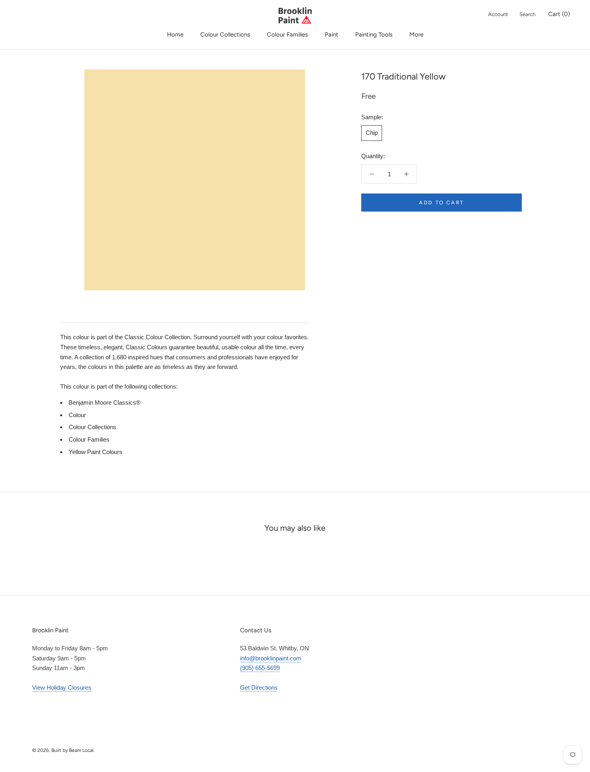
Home (175, 34)
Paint (331, 34)
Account (498, 14)
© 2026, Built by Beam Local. (63, 750)
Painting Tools (374, 34)
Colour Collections (225, 34)
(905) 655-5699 (260, 667)
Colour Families (287, 34)
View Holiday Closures (62, 687)
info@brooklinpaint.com (270, 658)
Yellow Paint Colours (95, 451)
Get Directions (259, 687)
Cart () (559, 14)
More (416, 34)
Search (527, 14)
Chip (372, 132)
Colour (77, 414)
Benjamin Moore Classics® (104, 402)
